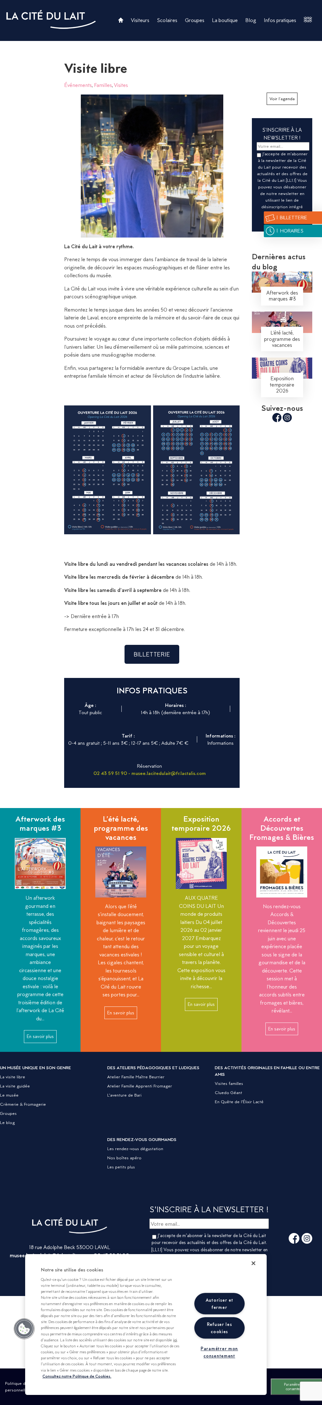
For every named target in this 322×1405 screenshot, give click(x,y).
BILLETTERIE (152, 654)
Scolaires (167, 20)
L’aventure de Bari (124, 1095)
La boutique (225, 20)
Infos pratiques (280, 20)
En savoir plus (40, 1036)
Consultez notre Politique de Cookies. (76, 1376)
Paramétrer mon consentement (296, 1386)
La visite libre (12, 1076)
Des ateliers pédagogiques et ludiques (153, 1067)
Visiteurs (140, 20)
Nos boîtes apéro (124, 1157)
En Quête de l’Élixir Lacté (239, 1101)
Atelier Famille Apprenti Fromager (139, 1085)
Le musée (9, 1095)
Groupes (194, 20)
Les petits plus (121, 1166)
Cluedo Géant (228, 1092)
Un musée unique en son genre (35, 1067)
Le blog (7, 1122)
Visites (121, 85)
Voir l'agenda (282, 98)
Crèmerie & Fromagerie (23, 1104)
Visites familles (229, 1083)
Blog (250, 20)
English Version (308, 20)
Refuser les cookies (219, 1328)
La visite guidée (15, 1085)
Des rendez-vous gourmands (141, 1139)
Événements (78, 85)
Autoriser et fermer (219, 1303)
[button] (24, 1329)
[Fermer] (253, 1263)
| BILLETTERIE (291, 218)
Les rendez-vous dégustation (135, 1148)
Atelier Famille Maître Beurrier (135, 1076)
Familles (103, 85)
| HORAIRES (289, 231)
